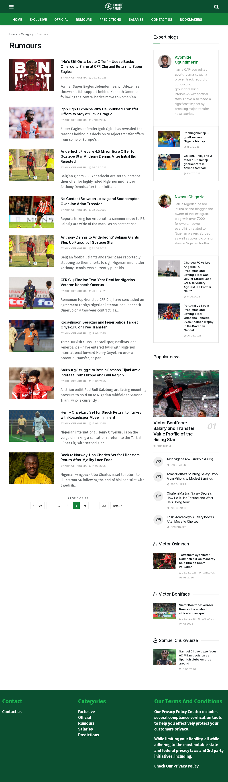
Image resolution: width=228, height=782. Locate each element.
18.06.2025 (98, 381)
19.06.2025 (98, 333)
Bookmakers (191, 19)
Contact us (161, 19)
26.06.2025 (98, 167)
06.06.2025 (193, 335)
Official (61, 19)
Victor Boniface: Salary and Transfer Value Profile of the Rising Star (174, 431)
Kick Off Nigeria (76, 77)
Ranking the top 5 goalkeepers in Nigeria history (196, 137)
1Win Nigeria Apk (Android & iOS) (190, 459)
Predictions (110, 19)
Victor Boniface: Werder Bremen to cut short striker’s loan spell (196, 609)
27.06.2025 (98, 120)
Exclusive (38, 19)
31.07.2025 (193, 146)
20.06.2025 (98, 291)
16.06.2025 (98, 423)
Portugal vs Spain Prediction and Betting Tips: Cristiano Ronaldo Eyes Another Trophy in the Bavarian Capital (199, 318)
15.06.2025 (193, 296)
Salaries (136, 19)
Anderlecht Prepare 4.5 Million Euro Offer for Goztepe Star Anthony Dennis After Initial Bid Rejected (98, 156)
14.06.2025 (98, 465)
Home (17, 19)
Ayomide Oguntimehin (186, 59)
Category (27, 34)
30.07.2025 (193, 173)
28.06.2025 (98, 77)
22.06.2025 (98, 209)
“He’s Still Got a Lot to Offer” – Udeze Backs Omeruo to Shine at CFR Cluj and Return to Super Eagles (101, 66)
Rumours (84, 19)
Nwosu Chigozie (190, 197)
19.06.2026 (188, 669)
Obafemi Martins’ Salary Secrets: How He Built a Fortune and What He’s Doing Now (190, 497)
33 (104, 505)
